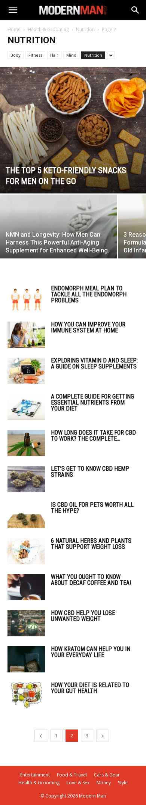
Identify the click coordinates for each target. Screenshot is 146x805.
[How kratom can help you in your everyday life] (26, 659)
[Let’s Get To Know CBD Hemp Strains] (26, 479)
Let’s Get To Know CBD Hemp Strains (90, 471)
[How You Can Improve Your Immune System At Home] (26, 335)
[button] (135, 10)
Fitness (35, 55)
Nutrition (85, 29)
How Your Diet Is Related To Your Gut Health (90, 688)
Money (104, 782)
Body (15, 55)
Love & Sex (78, 782)
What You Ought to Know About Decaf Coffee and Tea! (91, 579)
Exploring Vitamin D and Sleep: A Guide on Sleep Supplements (94, 363)
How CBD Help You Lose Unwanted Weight (83, 615)
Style (123, 782)
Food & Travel (72, 775)
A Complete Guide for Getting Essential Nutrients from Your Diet (92, 402)
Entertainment (35, 775)
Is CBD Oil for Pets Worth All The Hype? (92, 507)
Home (14, 29)
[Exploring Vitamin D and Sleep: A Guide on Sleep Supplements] (26, 371)
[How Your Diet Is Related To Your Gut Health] (26, 695)
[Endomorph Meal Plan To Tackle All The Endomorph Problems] (26, 298)
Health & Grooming (48, 29)
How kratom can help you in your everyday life (90, 651)
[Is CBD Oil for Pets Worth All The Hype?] (26, 515)
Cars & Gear (107, 775)
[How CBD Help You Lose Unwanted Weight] (26, 623)
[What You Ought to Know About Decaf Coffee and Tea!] (26, 587)
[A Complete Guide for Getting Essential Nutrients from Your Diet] (26, 407)
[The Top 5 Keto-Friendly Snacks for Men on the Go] (73, 130)
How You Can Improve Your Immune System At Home (88, 327)
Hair (54, 55)
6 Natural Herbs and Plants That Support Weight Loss (91, 543)
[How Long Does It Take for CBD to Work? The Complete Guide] (26, 443)
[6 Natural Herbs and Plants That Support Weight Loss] (26, 551)
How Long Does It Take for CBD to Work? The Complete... (93, 435)
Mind (71, 55)
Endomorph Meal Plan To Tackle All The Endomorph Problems (89, 294)
